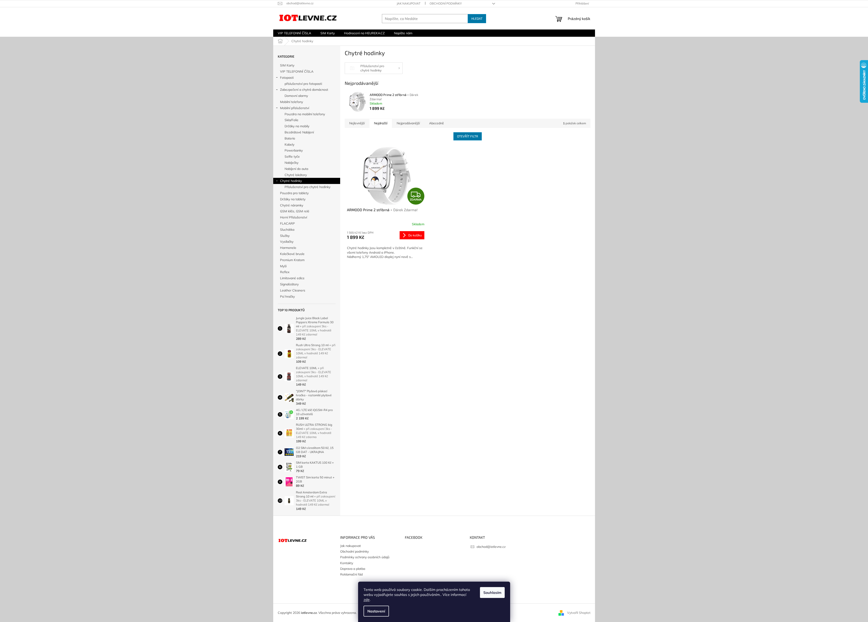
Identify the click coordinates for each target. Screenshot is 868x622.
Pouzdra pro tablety (294, 193)
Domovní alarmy (296, 96)
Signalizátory (289, 284)
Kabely (289, 144)
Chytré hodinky (291, 181)
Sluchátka (287, 230)
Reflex (284, 272)
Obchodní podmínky (446, 3)
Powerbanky (294, 150)
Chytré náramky (291, 205)
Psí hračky (287, 296)
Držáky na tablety (292, 199)
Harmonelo (288, 248)
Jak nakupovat (408, 3)
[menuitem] (294, 33)
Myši (283, 266)
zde (367, 599)
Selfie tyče (292, 156)
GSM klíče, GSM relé (294, 211)
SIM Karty (287, 65)
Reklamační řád (351, 574)
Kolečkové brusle (292, 254)
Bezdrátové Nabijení (299, 132)
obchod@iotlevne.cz (491, 547)
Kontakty (346, 563)
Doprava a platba (352, 569)
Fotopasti (287, 78)
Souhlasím (492, 592)
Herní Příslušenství (293, 217)
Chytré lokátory (296, 175)
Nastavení (376, 611)
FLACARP (287, 223)
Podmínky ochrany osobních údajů (364, 557)
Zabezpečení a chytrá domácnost (304, 90)
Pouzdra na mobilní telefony (305, 114)
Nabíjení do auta (296, 169)
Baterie (290, 138)
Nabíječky (291, 163)
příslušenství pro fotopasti (303, 84)
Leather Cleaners (292, 290)
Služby (285, 236)
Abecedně (436, 123)
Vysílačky (286, 242)
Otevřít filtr (467, 136)
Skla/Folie (291, 120)
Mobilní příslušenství (294, 108)
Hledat (476, 18)
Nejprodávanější (408, 123)
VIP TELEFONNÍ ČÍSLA (296, 71)
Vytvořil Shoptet (578, 612)
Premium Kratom (292, 260)
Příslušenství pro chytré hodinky (307, 187)
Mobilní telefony (291, 102)
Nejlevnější (357, 123)
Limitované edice (292, 278)
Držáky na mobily (297, 126)
